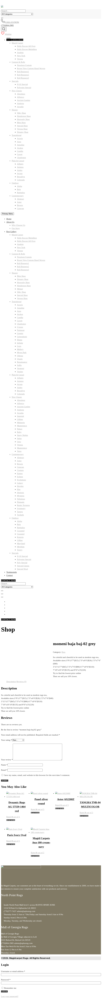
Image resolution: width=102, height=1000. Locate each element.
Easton (20, 473)
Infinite (20, 343)
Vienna (20, 445)
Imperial (20, 416)
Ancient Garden (23, 100)
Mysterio (20, 496)
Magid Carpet (17, 43)
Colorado (21, 180)
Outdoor (15, 183)
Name (4, 765)
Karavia (20, 537)
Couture (20, 470)
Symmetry (21, 508)
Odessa (20, 356)
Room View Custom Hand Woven (31, 68)
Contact (9, 575)
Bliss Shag (21, 122)
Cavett (19, 154)
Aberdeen (21, 94)
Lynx (19, 346)
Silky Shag (21, 113)
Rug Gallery (11, 232)
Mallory (20, 349)
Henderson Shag (24, 116)
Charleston (21, 157)
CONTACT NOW (8, 580)
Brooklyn (21, 177)
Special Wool (22, 569)
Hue (18, 489)
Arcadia (20, 107)
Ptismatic (20, 502)
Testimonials (11, 572)
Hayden (20, 486)
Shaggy (15, 110)
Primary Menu (7, 214)
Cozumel (20, 531)
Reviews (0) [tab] (21, 682)
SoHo (19, 365)
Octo (19, 442)
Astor (19, 202)
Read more (10, 820)
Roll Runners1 (23, 72)
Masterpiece (22, 426)
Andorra (20, 103)
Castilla (20, 151)
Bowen (20, 205)
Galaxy (20, 483)
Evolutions (21, 480)
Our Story (16, 228)
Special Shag (22, 126)
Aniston (20, 167)
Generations (22, 337)
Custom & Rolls (18, 62)
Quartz (20, 359)
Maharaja (21, 422)
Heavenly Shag (23, 119)
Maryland (21, 543)
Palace (19, 429)
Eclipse (20, 477)
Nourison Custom (24, 65)
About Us (10, 222)
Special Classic (23, 566)
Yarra (19, 451)
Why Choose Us (18, 225)
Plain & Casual (18, 161)
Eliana (19, 340)
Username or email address (17, 971)
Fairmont (20, 330)
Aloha (19, 186)
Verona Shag (22, 129)
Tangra (20, 512)
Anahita (20, 52)
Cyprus (20, 327)
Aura (19, 142)
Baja (19, 189)
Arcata (19, 173)
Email (4, 770)
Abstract (20, 199)
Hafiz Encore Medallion (27, 49)
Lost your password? (9, 996)
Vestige (20, 372)
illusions (20, 493)
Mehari (20, 289)
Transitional (16, 135)
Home (8, 219)
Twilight (20, 515)
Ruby (19, 432)
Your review (7, 760)
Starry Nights (22, 435)
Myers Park (21, 352)
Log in (4, 991)
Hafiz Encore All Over (26, 46)
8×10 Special (22, 84)
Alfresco (20, 97)
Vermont (20, 368)
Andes (19, 170)
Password (9, 980)
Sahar (19, 438)
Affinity (20, 164)
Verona (20, 59)
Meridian (20, 547)
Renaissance (22, 362)
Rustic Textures (23, 505)
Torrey (19, 550)
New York (21, 56)
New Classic (17, 91)
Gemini (20, 333)
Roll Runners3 (23, 78)
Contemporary (18, 196)
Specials (15, 81)
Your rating (6, 740)
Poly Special (22, 563)
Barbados (21, 193)
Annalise (20, 145)
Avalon (20, 148)
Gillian (20, 540)
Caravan (20, 208)
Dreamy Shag (22, 132)
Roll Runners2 (23, 75)
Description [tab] (11, 682)
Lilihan (20, 419)
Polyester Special (24, 87)
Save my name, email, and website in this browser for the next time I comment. (37, 775)
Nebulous (21, 499)
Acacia (20, 138)
